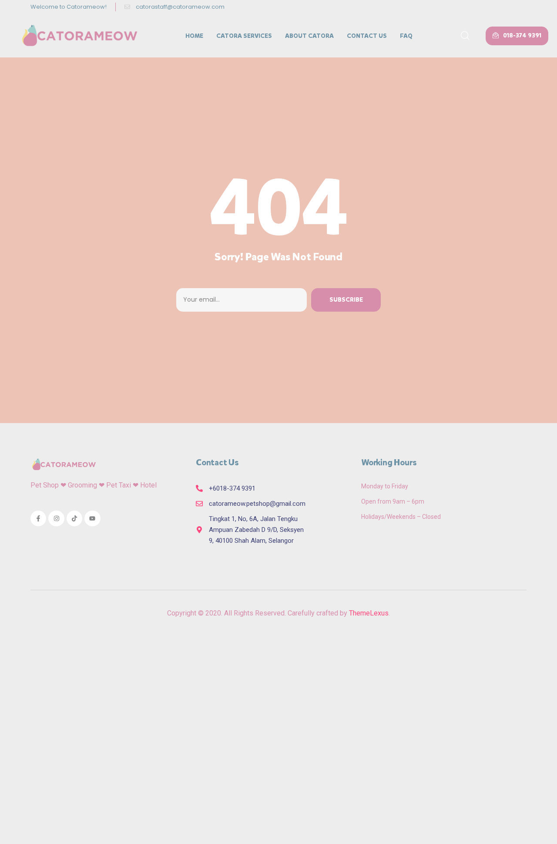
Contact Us (367, 36)
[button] (517, 36)
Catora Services (244, 36)
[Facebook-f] (38, 518)
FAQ (406, 36)
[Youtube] (92, 518)
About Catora (309, 36)
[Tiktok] (74, 518)
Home (194, 36)
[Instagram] (56, 518)
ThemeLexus (369, 613)
